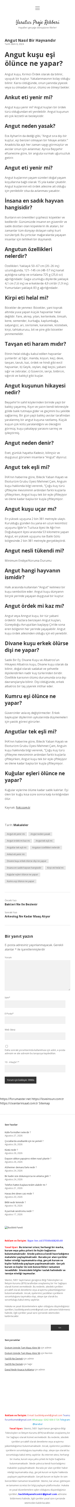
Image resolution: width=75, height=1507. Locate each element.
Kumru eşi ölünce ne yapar (20, 881)
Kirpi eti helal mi (55, 867)
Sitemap (44, 1103)
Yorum (8, 957)
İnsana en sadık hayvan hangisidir (24, 867)
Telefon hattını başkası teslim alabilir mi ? (26, 1184)
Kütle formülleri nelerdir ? (18, 1132)
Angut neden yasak (40, 834)
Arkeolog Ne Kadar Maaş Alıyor (27, 916)
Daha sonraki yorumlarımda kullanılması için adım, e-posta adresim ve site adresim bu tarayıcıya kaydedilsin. (35, 1052)
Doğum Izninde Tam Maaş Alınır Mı (22, 1347)
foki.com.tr (23, 807)
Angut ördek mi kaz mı (18, 840)
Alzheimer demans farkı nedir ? (21, 1167)
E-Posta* (9, 1013)
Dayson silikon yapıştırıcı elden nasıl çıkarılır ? (28, 1158)
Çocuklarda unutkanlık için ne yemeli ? (24, 1141)
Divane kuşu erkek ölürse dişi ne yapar (26, 861)
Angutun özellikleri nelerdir (46, 847)
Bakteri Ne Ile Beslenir (21, 904)
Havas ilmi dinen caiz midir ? (19, 1193)
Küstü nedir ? (11, 1149)
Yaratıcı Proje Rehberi (37, 22)
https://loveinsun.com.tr (47, 1099)
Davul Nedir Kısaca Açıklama (19, 1369)
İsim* (7, 997)
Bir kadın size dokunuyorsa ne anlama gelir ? (27, 1176)
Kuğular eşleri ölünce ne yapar (22, 874)
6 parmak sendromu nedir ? (19, 1211)
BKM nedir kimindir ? (15, 1202)
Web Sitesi (10, 1029)
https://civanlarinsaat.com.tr (19, 1103)
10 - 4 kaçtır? (12, 1062)
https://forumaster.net (15, 1099)
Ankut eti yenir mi (16, 854)
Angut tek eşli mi (44, 840)
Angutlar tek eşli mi (16, 847)
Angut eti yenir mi (16, 834)
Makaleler (20, 825)
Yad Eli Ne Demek (14, 1358)
